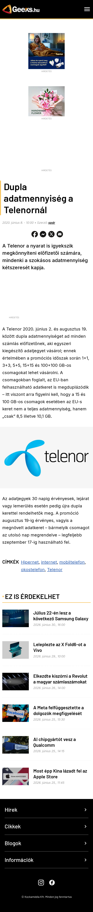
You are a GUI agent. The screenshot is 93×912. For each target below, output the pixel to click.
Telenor (54, 569)
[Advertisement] (46, 150)
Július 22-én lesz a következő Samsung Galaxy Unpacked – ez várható (60, 618)
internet (49, 562)
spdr (51, 222)
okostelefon (33, 569)
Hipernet (30, 562)
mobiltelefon (72, 562)
